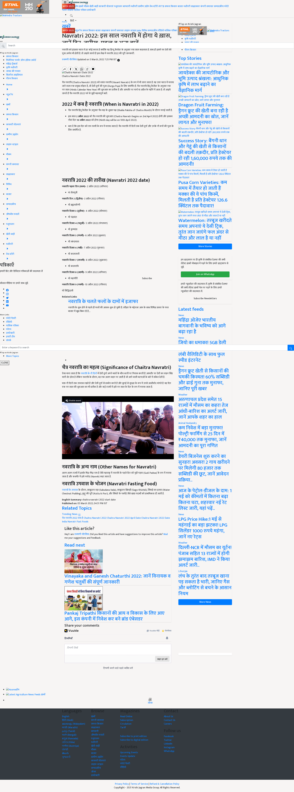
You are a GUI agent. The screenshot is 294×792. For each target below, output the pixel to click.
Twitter (168, 740)
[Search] (71, 15)
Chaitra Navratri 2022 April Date (124, 518)
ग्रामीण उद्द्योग (97, 757)
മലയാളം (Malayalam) (73, 724)
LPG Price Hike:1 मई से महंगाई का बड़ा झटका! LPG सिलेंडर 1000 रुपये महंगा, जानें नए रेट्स (202, 528)
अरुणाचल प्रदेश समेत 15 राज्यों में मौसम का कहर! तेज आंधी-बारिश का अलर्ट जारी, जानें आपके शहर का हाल (203, 408)
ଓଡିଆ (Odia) (68, 742)
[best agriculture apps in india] (83, 598)
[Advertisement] (205, 628)
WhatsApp (169, 751)
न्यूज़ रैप (78, 31)
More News (205, 602)
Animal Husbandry (187, 423)
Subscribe (147, 278)
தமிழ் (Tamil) (68, 731)
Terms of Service (139, 784)
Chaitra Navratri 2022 (95, 518)
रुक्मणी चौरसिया (81, 534)
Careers (168, 724)
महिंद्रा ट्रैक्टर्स (11, 64)
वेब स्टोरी (154, 6)
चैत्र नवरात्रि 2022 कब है (72, 518)
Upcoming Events (129, 752)
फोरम (8, 329)
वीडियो (70, 10)
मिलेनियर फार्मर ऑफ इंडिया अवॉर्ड (21, 60)
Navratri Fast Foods (78, 522)
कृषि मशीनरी (11, 67)
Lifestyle (182, 571)
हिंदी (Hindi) (67, 720)
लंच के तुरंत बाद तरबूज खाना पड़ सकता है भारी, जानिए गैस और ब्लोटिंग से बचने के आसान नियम (205, 585)
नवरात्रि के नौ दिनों (89, 373)
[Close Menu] (1, 41)
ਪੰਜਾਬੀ (65, 750)
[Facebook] (7, 289)
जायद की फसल (13, 71)
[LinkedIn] (7, 301)
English (65, 716)
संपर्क (8, 340)
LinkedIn (168, 744)
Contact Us (169, 720)
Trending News (70, 514)
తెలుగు (65, 753)
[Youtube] (7, 305)
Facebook (169, 736)
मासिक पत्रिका (80, 10)
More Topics (12, 356)
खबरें (93, 716)
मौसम (86, 6)
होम (76, 6)
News (181, 366)
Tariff (123, 727)
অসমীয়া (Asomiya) (70, 746)
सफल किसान (171, 6)
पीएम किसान (12, 78)
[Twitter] (7, 297)
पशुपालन (118, 6)
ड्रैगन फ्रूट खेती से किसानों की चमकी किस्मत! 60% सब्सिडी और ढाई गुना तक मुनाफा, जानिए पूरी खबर (204, 380)
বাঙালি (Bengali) (69, 735)
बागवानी (126, 6)
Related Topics (77, 508)
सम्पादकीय (219, 6)
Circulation (125, 724)
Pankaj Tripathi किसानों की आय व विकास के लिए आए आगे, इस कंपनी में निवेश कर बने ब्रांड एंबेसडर (114, 616)
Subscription (126, 720)
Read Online (126, 716)
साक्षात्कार (195, 6)
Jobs (139, 31)
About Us (168, 716)
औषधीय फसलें (97, 735)
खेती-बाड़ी (94, 6)
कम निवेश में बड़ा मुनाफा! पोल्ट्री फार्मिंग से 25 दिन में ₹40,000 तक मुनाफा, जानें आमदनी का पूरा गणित (202, 437)
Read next (74, 545)
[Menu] (65, 2)
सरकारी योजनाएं (106, 6)
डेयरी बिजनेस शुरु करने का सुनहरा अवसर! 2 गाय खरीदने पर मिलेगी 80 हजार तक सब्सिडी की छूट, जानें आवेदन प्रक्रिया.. (204, 468)
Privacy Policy (122, 784)
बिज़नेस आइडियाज (14, 75)
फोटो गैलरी (11, 318)
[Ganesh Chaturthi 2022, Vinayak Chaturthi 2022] (83, 561)
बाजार (180, 6)
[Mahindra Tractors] (218, 31)
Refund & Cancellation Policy (164, 784)
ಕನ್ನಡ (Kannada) (70, 739)
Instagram (169, 747)
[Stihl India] (192, 31)
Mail (165, 534)
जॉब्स (150, 703)
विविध (144, 31)
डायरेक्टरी (91, 10)
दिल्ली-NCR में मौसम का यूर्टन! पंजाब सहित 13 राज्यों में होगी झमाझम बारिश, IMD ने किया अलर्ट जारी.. (205, 556)
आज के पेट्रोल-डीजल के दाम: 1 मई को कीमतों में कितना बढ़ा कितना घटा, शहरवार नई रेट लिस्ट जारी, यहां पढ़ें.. (205, 499)
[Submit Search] (291, 348)
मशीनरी (134, 6)
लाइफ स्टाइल (130, 31)
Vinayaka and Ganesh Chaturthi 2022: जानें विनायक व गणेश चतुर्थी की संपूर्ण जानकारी (117, 579)
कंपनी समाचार (206, 6)
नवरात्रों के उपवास (70, 490)
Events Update (127, 756)
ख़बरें (81, 6)
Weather (182, 395)
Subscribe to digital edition (134, 740)
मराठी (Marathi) (70, 727)
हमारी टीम (10, 337)
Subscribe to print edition (133, 736)
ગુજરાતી (66, 757)
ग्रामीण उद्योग (143, 6)
